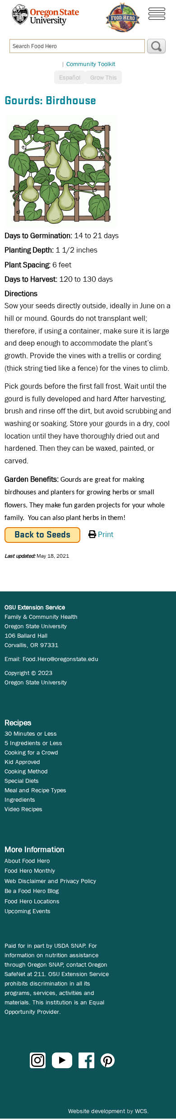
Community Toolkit (90, 64)
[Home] (123, 17)
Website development (96, 1111)
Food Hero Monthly (30, 870)
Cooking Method (26, 771)
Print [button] (105, 534)
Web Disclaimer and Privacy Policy (50, 881)
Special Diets (22, 781)
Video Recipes (23, 809)
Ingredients (20, 799)
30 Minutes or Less (31, 733)
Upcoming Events (28, 911)
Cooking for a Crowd (31, 752)
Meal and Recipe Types (35, 790)
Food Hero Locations (32, 901)
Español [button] (69, 77)
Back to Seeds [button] (42, 535)
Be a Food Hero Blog (32, 891)
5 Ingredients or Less (33, 743)
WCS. (142, 1111)
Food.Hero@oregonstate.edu (60, 659)
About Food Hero (27, 861)
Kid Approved (22, 762)
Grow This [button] (103, 77)
